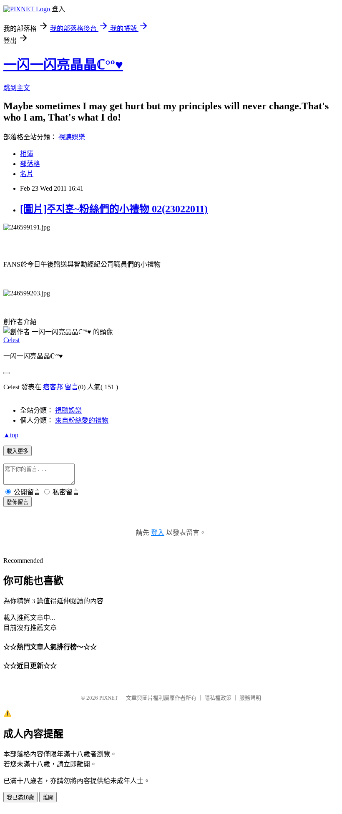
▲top (10, 435)
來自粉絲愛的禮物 (81, 420)
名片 (26, 173)
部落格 (30, 163)
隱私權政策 (217, 698)
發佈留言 (17, 502)
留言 (71, 387)
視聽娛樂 (71, 137)
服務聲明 (250, 698)
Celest (11, 339)
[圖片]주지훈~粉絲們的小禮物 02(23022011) (114, 209)
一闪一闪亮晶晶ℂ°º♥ (63, 64)
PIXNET (108, 698)
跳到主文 (16, 87)
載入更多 (17, 451)
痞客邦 (53, 387)
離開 (48, 797)
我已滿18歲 (20, 797)
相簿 (26, 153)
